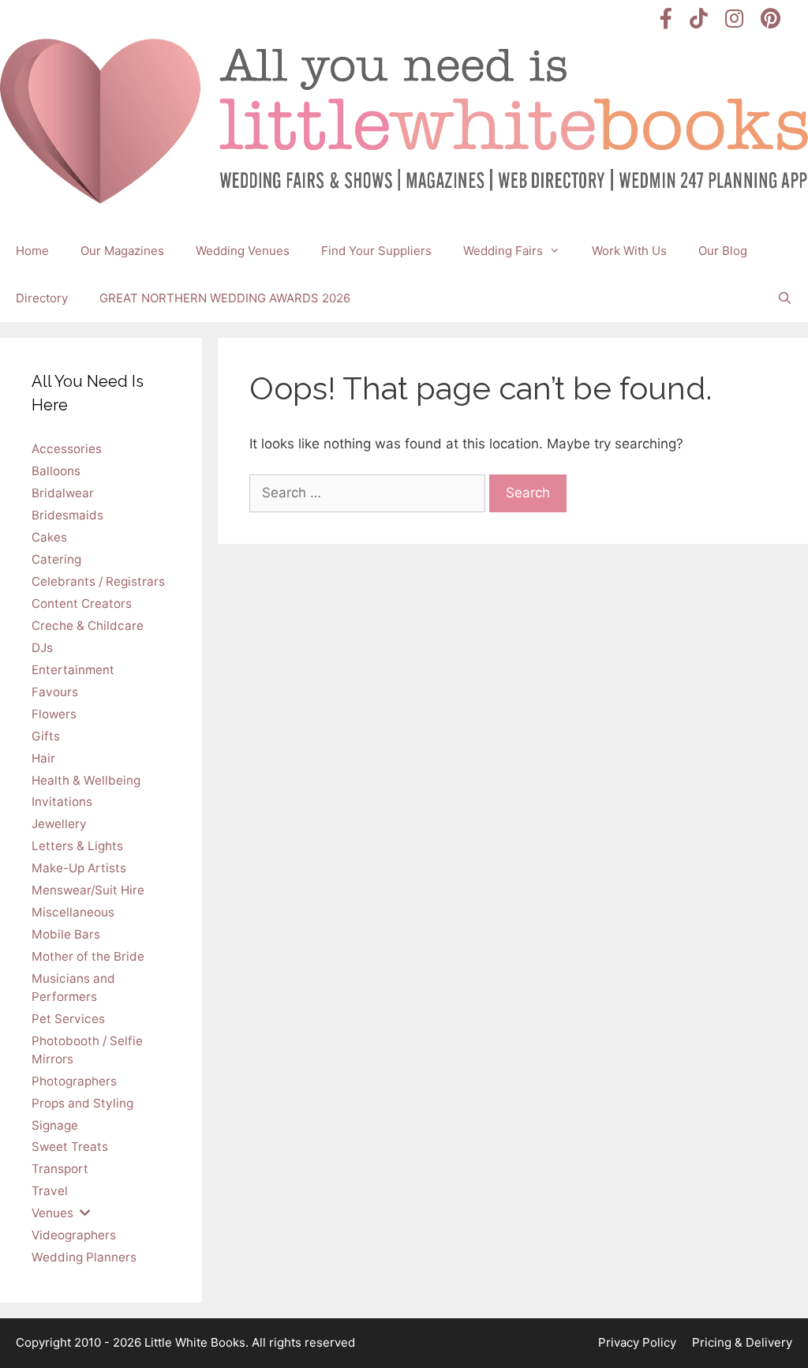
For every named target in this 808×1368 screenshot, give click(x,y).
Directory (42, 297)
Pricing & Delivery (742, 1342)
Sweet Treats (70, 1146)
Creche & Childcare (88, 625)
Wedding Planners (84, 1257)
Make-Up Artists (79, 867)
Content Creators (82, 603)
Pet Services (68, 1018)
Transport (60, 1168)
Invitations (62, 801)
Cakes (49, 537)
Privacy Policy (637, 1342)
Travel (50, 1190)
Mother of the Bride (88, 956)
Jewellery (59, 823)
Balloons (56, 470)
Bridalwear (63, 492)
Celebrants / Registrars (98, 581)
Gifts (46, 736)
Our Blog (722, 250)
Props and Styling (82, 1103)
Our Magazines (122, 250)
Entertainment (73, 669)
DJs (42, 647)
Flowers (54, 713)
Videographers (74, 1234)
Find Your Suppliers (376, 250)
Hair (43, 758)
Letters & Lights (77, 845)
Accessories (67, 448)
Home (32, 250)
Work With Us (629, 250)
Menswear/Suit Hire (88, 890)
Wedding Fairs (503, 250)
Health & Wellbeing (86, 780)
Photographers (74, 1081)
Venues (52, 1212)
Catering (56, 559)
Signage (55, 1125)
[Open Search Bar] (784, 298)
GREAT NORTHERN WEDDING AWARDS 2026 (224, 297)
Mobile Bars (66, 934)
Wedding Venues (243, 250)
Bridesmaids (67, 515)
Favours (55, 691)
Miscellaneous (73, 912)
